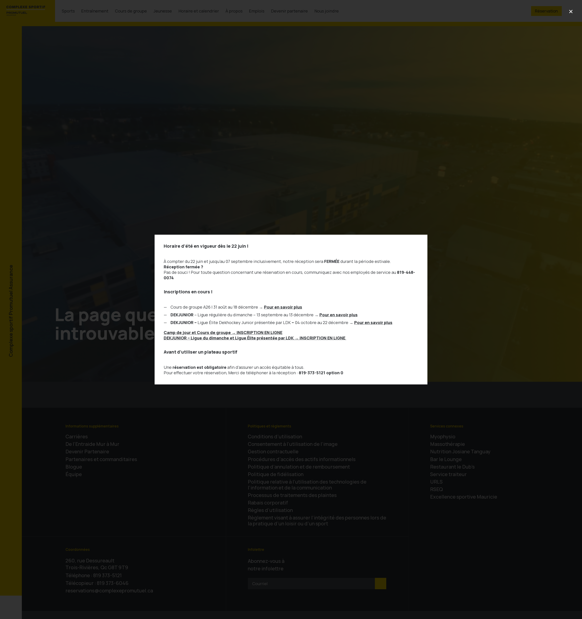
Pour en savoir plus (283, 307)
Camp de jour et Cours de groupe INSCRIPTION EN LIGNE (223, 332)
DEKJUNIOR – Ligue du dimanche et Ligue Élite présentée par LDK (255, 337)
